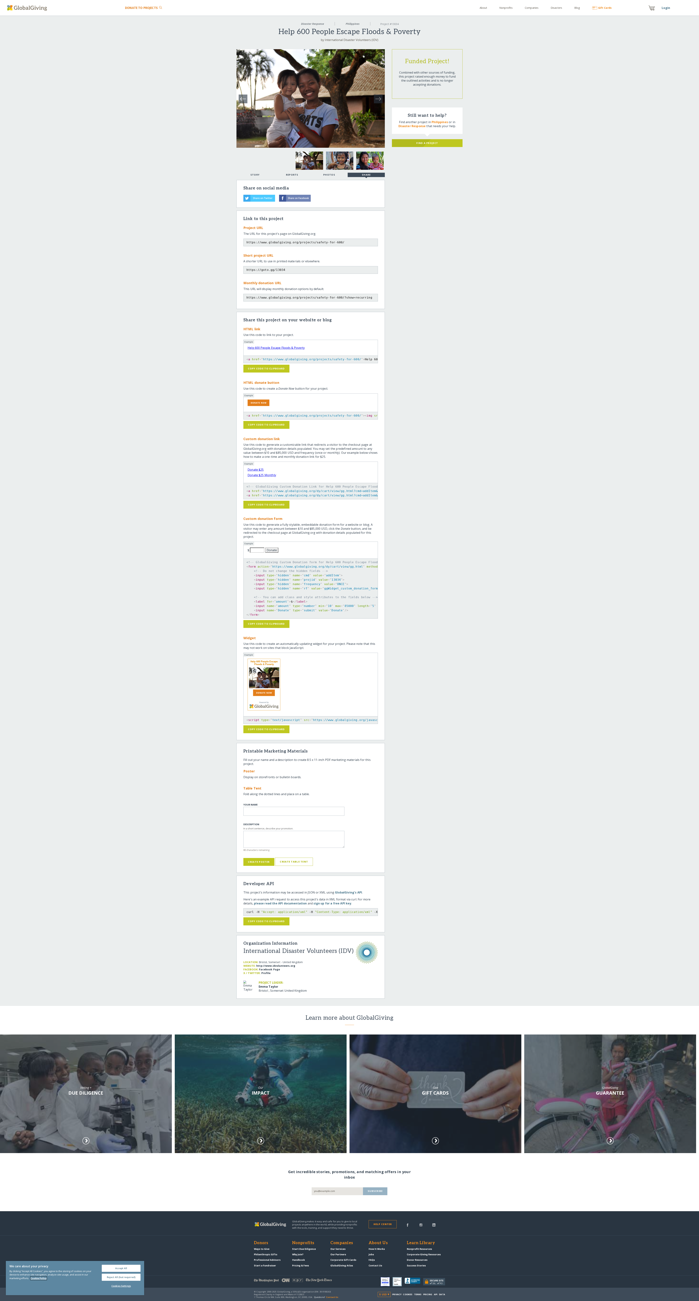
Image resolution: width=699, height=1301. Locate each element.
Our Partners (338, 1254)
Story (255, 174)
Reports (292, 174)
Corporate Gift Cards (343, 1259)
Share (366, 174)
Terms (418, 1294)
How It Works (377, 1249)
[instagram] (421, 1225)
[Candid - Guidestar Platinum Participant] (399, 1281)
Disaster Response (312, 24)
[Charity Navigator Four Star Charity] (387, 1281)
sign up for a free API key (332, 903)
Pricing (427, 1294)
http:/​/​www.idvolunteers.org (275, 965)
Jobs (371, 1254)
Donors (261, 1243)
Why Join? (297, 1254)
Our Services (337, 1249)
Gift (604, 7)
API (435, 1294)
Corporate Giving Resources (424, 1254)
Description (251, 824)
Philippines (352, 24)
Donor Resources (417, 1259)
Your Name (250, 804)
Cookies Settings (121, 1286)
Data (442, 1294)
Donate (141, 8)
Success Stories (416, 1265)
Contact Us (375, 1265)
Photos (329, 174)
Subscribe (375, 1191)
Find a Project (427, 143)
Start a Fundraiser (265, 1265)
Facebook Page (269, 969)
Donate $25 (256, 470)
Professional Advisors (267, 1259)
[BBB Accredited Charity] (414, 1282)
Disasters (556, 7)
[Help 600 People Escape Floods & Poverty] (264, 677)
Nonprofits (506, 7)
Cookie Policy (39, 1278)
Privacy (396, 1294)
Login (666, 8)
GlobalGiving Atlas (341, 1265)
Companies (531, 7)
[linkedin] (433, 1225)
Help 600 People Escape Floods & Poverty (276, 348)
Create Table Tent (294, 861)
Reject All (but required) (121, 1277)
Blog (577, 7)
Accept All (121, 1268)
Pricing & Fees (300, 1265)
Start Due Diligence (304, 1249)
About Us (378, 1243)
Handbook (298, 1259)
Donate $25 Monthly (262, 475)
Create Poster (259, 861)
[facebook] (407, 1225)
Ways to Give (261, 1249)
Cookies (407, 1294)
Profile (265, 973)
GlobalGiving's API (348, 892)
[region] (75, 1278)
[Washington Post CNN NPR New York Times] (302, 1281)
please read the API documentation (280, 903)
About (483, 7)
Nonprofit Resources (419, 1249)
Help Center (383, 1224)
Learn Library (421, 1243)
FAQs (372, 1259)
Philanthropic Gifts (265, 1254)
